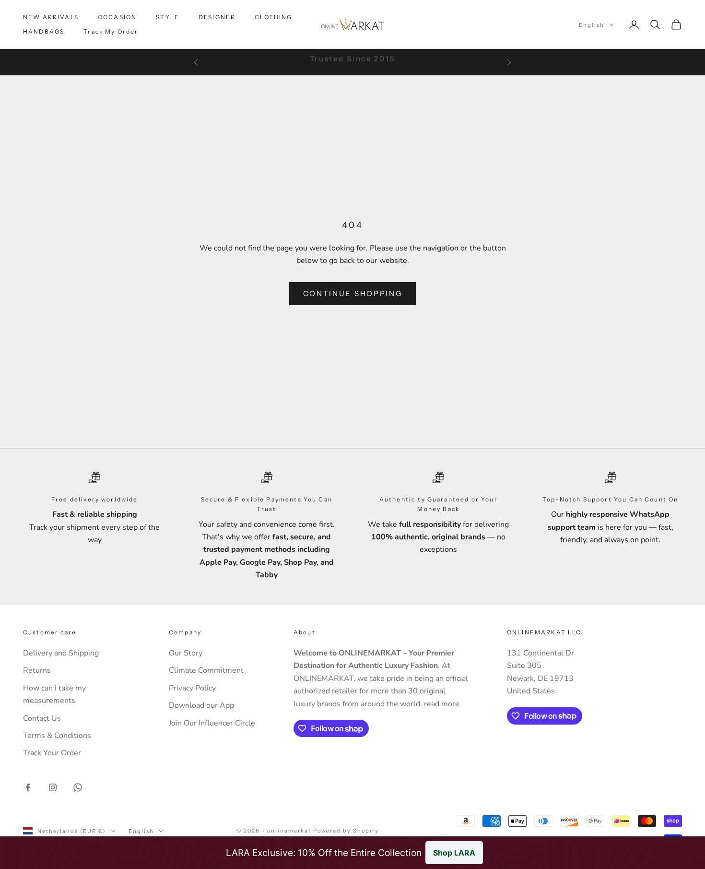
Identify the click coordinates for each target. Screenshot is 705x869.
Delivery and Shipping (61, 653)
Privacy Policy (192, 688)
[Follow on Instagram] (53, 787)
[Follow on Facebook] (28, 787)
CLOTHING (273, 17)
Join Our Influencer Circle (212, 723)
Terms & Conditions (57, 735)
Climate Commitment (206, 670)
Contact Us (42, 718)
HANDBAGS (43, 31)
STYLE (167, 17)
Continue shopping (352, 293)
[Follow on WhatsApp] (77, 787)
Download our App (201, 705)
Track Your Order (52, 753)
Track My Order (110, 31)
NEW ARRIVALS (51, 17)
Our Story (185, 653)
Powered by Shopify (346, 830)
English (591, 25)
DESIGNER (217, 17)
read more (441, 704)
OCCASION (117, 17)
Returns (37, 670)
